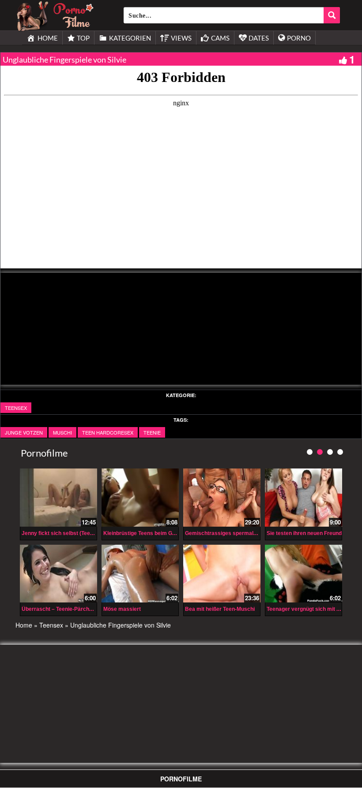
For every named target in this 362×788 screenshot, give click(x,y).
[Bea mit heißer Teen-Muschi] (221, 573)
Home (23, 625)
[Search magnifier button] (332, 15)
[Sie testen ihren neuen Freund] (303, 497)
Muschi (62, 432)
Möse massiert (122, 609)
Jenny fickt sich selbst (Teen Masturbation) (75, 533)
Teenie (152, 432)
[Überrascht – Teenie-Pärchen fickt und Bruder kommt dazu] (58, 573)
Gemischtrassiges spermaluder (225, 533)
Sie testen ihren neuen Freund (304, 533)
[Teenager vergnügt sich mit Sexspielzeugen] (303, 573)
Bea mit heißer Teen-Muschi (220, 609)
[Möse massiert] (140, 573)
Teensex (16, 407)
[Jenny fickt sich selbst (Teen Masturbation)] (58, 497)
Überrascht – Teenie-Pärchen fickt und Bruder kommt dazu (96, 609)
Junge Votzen (24, 432)
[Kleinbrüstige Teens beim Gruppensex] (140, 497)
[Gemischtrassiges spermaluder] (221, 497)
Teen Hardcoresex (107, 432)
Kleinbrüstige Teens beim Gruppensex (151, 533)
